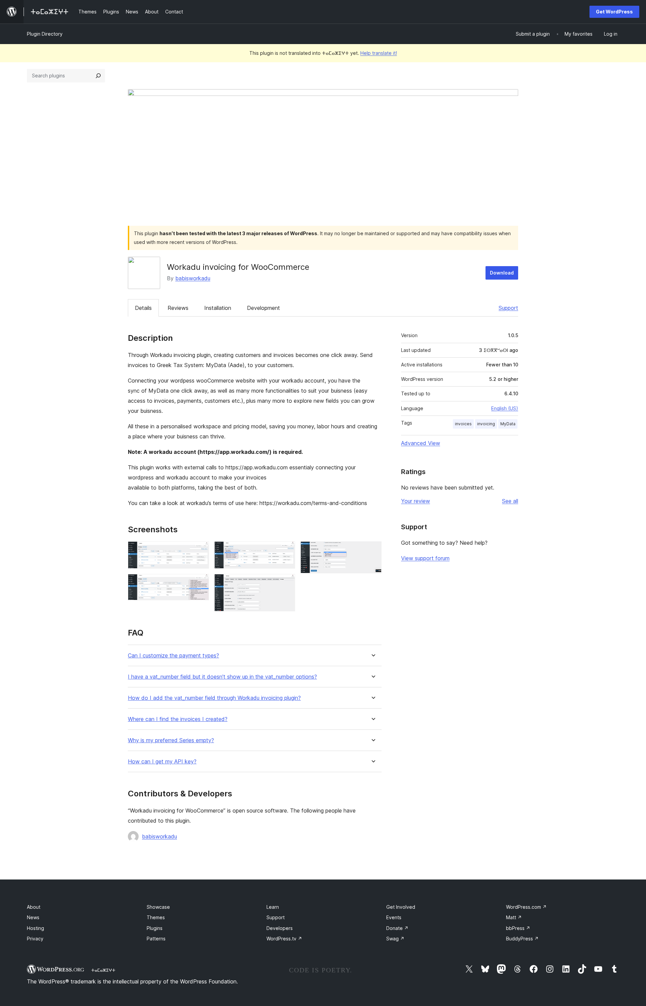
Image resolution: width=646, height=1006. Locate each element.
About (33, 907)
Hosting (35, 928)
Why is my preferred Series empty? (171, 740)
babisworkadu (192, 278)
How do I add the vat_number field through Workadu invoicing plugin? (214, 698)
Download (502, 273)
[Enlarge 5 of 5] (372, 550)
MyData (507, 423)
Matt (514, 917)
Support (508, 307)
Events (393, 917)
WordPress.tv (284, 938)
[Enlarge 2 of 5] (199, 583)
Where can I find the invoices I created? (177, 719)
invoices (463, 423)
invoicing (486, 423)
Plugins (155, 928)
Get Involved (400, 907)
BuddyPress (522, 938)
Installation (217, 307)
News (33, 917)
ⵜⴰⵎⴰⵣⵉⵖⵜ (103, 970)
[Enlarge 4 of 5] (286, 583)
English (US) (504, 408)
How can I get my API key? (162, 761)
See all (510, 501)
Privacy (35, 938)
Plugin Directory (45, 34)
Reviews (178, 307)
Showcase (158, 907)
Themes (156, 917)
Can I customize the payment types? (173, 655)
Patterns (156, 938)
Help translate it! (378, 53)
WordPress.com (526, 907)
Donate (397, 928)
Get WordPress (614, 11)
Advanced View (420, 443)
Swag (395, 938)
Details (143, 307)
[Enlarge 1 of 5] (199, 550)
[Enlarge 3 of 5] (286, 550)
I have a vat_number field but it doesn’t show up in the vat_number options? (222, 677)
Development (263, 307)
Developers (279, 928)
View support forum (425, 558)
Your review (415, 501)
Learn (272, 907)
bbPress (518, 928)
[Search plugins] (98, 75)
